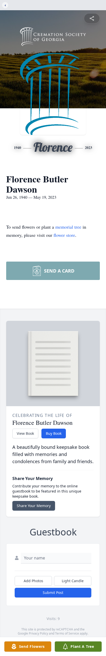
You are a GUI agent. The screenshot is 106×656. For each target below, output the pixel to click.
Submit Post (53, 592)
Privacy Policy (38, 633)
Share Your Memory (34, 505)
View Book (25, 433)
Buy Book (53, 433)
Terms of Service (67, 633)
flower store (64, 235)
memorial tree (68, 227)
